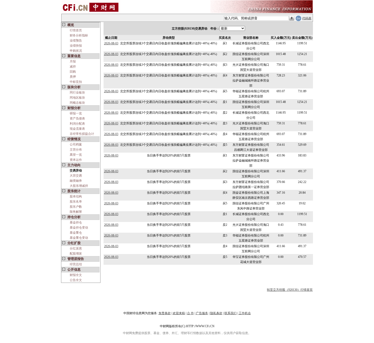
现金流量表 (77, 128)
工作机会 (245, 313)
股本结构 (76, 196)
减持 (73, 66)
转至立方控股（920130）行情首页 (290, 290)
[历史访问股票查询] (292, 18)
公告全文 (76, 280)
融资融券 (76, 180)
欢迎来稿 (179, 313)
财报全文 (76, 275)
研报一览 (76, 113)
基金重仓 (76, 232)
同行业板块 (77, 92)
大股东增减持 (79, 186)
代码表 (306, 18)
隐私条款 (216, 313)
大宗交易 (76, 175)
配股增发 (76, 253)
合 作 (190, 313)
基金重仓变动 (79, 238)
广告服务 (202, 313)
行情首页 (76, 30)
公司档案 (76, 144)
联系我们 (230, 313)
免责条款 (165, 313)
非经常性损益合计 (82, 134)
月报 (73, 61)
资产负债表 (77, 118)
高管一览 (76, 154)
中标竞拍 (76, 82)
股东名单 (76, 201)
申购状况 (76, 50)
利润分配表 (77, 123)
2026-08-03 (111, 43)
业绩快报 (76, 45)
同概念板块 (77, 102)
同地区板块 (77, 97)
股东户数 (76, 206)
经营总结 (76, 264)
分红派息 (76, 248)
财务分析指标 (79, 35)
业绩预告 (76, 40)
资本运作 (76, 160)
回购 (73, 71)
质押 (73, 76)
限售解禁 (76, 212)
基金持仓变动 (79, 227)
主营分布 (76, 149)
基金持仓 (76, 222)
